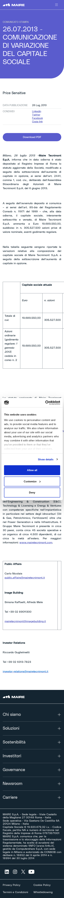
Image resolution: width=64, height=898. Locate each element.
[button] (32, 137)
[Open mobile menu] (56, 5)
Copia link (37, 122)
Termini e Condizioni (15, 892)
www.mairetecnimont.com (35, 542)
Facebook (37, 118)
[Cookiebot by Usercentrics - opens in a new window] (45, 402)
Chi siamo (12, 715)
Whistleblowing (43, 892)
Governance (14, 770)
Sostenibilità (14, 742)
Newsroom (12, 784)
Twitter (36, 115)
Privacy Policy (11, 885)
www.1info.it (45, 845)
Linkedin (36, 111)
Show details (45, 459)
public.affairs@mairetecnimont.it (25, 577)
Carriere (10, 797)
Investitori (12, 756)
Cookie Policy (42, 885)
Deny (32, 492)
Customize (30, 481)
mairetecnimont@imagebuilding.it (25, 621)
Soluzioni (11, 728)
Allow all (32, 470)
